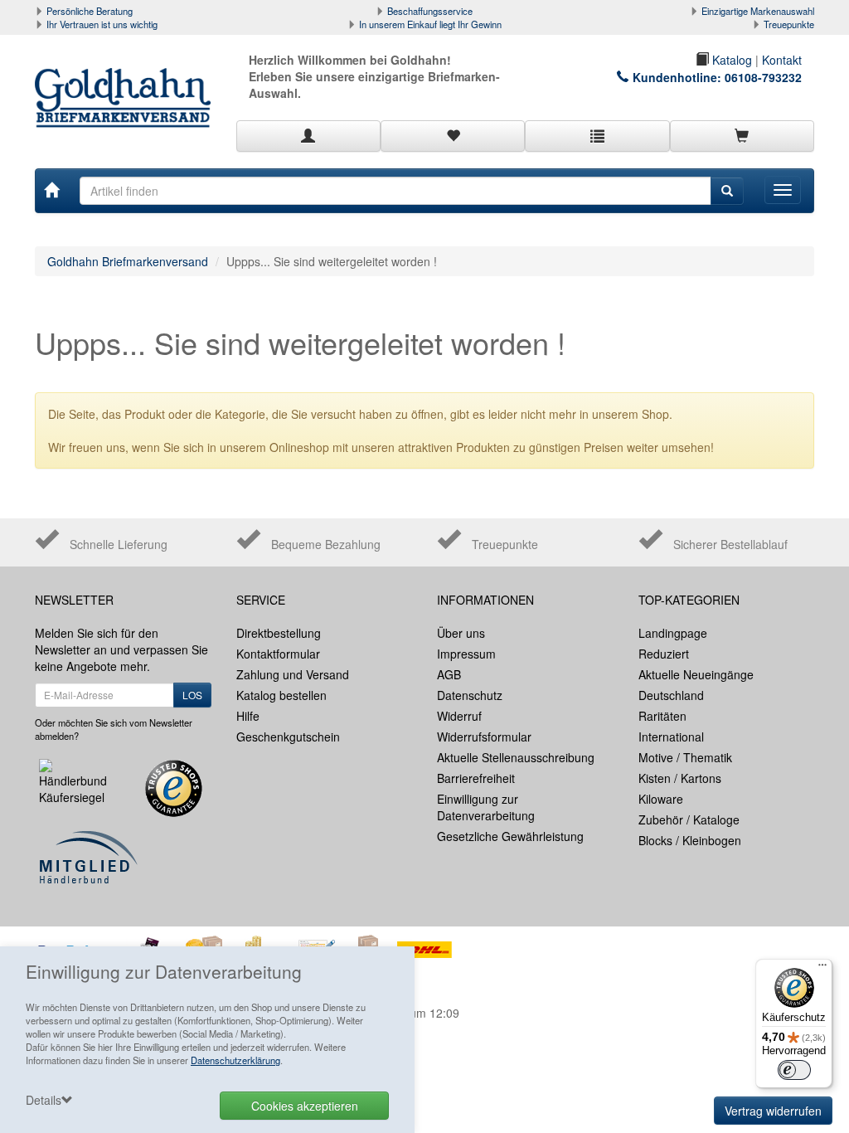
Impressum (466, 653)
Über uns (461, 633)
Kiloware (660, 798)
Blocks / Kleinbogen (689, 840)
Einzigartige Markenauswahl (757, 10)
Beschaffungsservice (430, 10)
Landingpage (672, 633)
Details (43, 1100)
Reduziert (663, 653)
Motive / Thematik (685, 757)
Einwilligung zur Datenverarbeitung (486, 807)
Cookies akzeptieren (304, 1105)
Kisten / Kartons (679, 778)
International (671, 736)
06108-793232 (763, 77)
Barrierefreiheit (476, 778)
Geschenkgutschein (288, 736)
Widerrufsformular (484, 736)
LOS (192, 695)
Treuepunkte (789, 24)
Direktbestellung (278, 633)
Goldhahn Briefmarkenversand (127, 261)
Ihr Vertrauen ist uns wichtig (102, 24)
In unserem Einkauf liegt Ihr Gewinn (430, 24)
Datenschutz (469, 695)
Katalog (730, 59)
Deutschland (671, 695)
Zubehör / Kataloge (689, 819)
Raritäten (662, 716)
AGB (449, 674)
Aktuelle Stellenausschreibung (515, 757)
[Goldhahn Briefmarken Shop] (123, 81)
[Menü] (822, 969)
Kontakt (782, 59)
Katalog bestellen (281, 695)
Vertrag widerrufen (773, 1110)
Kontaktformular (278, 653)
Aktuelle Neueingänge (696, 674)
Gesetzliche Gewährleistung (510, 836)
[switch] (794, 1070)
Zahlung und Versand (292, 674)
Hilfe (248, 716)
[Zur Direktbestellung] (597, 136)
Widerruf (459, 716)
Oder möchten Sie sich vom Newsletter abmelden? (113, 729)
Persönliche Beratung (89, 10)
